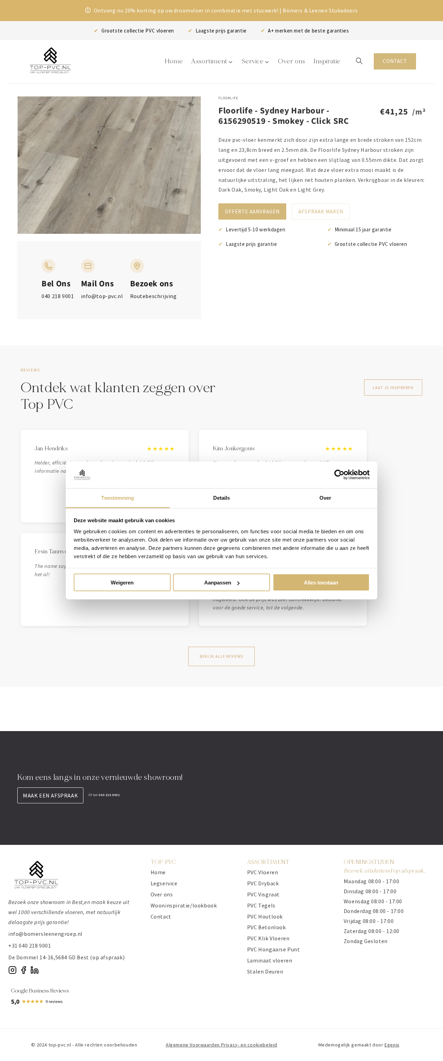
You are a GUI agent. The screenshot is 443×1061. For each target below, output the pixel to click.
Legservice (164, 883)
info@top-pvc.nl (102, 296)
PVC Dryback (263, 883)
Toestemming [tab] (117, 497)
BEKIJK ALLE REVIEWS (221, 656)
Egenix (392, 1045)
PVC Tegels (261, 905)
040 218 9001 (58, 296)
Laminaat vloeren (269, 960)
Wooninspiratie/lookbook (184, 905)
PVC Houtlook (265, 916)
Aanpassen (217, 582)
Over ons (162, 894)
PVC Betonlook (266, 927)
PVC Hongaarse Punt (273, 949)
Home (158, 872)
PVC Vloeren (262, 872)
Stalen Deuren (265, 971)
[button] (359, 60)
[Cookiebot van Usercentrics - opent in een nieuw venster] (339, 475)
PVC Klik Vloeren (268, 938)
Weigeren (122, 582)
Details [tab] (221, 497)
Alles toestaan (321, 582)
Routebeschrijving (153, 296)
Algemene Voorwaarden (193, 1045)
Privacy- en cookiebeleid (249, 1045)
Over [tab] (325, 497)
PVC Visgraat (263, 894)
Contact (161, 916)
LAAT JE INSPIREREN (393, 387)
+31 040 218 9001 (29, 945)
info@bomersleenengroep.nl (45, 933)
